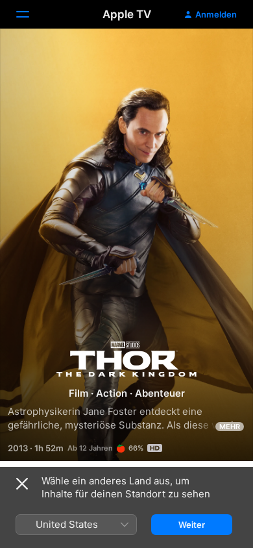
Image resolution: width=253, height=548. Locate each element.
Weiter (191, 524)
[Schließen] (22, 484)
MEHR (229, 426)
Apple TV (126, 14)
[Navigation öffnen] (30, 14)
